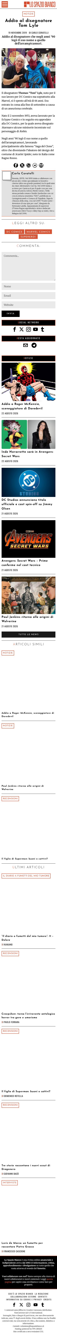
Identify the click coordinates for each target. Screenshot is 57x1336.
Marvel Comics (38, 232)
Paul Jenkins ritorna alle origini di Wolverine (27, 619)
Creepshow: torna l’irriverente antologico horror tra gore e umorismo (28, 1016)
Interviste (9, 1183)
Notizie (29, 14)
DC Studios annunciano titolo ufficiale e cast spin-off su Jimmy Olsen (27, 504)
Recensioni (10, 798)
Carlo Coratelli (40, 32)
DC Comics (14, 232)
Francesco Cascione (14, 1251)
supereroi (28, 237)
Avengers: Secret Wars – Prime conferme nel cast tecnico (25, 563)
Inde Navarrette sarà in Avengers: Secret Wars (27, 454)
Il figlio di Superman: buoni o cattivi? (25, 859)
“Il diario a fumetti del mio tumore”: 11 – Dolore (28, 938)
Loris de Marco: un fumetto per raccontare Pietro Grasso (22, 1245)
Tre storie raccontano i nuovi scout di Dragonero (26, 1167)
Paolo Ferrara (11, 1022)
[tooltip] (16, 165)
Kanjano (8, 944)
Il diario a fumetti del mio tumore (26, 876)
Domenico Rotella (13, 1096)
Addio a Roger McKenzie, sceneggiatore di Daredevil (22, 406)
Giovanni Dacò (11, 1173)
